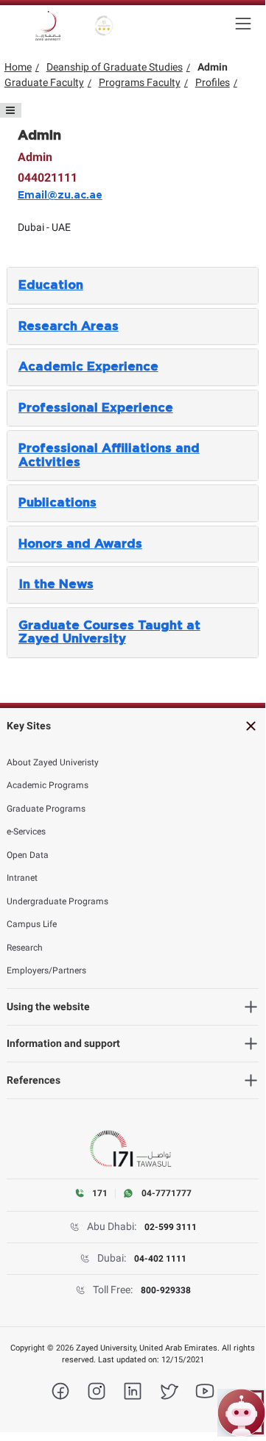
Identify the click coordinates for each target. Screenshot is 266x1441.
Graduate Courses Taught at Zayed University (109, 632)
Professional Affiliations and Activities (109, 455)
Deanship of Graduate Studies (114, 67)
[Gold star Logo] (104, 25)
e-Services (26, 831)
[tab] (133, 285)
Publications (57, 503)
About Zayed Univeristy (53, 762)
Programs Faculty (140, 82)
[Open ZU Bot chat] (241, 1413)
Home (18, 67)
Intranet (22, 878)
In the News (56, 584)
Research (25, 948)
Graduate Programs (46, 809)
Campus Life (32, 924)
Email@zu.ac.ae (60, 195)
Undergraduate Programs (57, 901)
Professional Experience (95, 408)
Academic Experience (88, 367)
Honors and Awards (80, 544)
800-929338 (166, 1290)
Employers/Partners (46, 970)
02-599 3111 (170, 1227)
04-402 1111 (160, 1259)
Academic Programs (47, 785)
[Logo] (48, 25)
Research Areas (68, 326)
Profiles (212, 82)
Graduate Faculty (44, 82)
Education (50, 285)
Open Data (28, 855)
